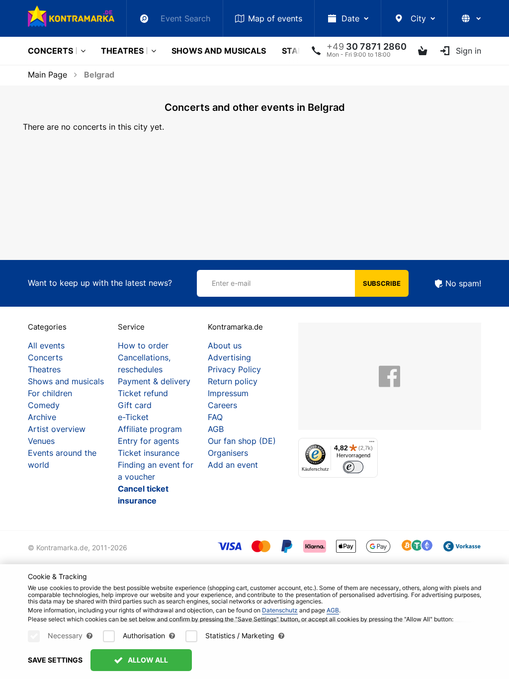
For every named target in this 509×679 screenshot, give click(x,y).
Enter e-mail (231, 283)
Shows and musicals (218, 51)
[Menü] (372, 444)
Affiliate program (150, 429)
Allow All (147, 660)
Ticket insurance (148, 453)
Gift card (135, 405)
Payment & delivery (154, 381)
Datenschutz (280, 610)
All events (46, 345)
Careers (222, 405)
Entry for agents (148, 441)
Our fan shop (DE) (242, 441)
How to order (143, 345)
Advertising (229, 357)
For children (50, 393)
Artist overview (56, 429)
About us (225, 345)
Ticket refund (143, 393)
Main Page (47, 75)
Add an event (233, 465)
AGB (216, 429)
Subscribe (382, 283)
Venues (41, 441)
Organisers (228, 453)
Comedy (44, 405)
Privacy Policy (234, 369)
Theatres (122, 51)
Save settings (55, 660)
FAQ (215, 417)
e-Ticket (133, 417)
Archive (42, 417)
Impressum (228, 393)
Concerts (50, 51)
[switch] (353, 467)
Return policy (232, 381)
